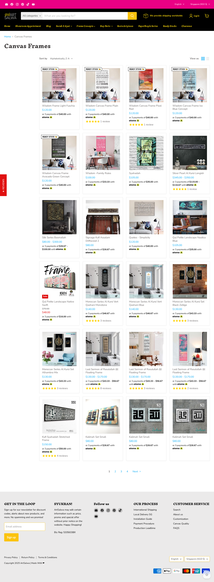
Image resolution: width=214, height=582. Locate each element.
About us (178, 514)
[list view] (207, 58)
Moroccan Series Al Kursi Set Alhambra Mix (58, 371)
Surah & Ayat (63, 26)
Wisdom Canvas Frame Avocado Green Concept (55, 175)
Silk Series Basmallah (54, 237)
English (178, 4)
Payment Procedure (144, 523)
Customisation (180, 519)
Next (136, 471)
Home (7, 26)
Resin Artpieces (125, 26)
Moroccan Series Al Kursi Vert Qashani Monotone (102, 303)
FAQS (176, 528)
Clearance (187, 26)
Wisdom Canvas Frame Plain (102, 105)
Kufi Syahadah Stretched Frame (56, 438)
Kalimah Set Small (96, 437)
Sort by (43, 58)
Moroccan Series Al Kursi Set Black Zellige (188, 303)
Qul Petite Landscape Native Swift (58, 303)
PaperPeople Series (148, 26)
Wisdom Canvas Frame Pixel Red (145, 107)
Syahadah (134, 173)
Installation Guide (143, 519)
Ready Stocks (170, 26)
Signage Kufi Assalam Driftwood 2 (98, 239)
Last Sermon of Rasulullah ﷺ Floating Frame (102, 371)
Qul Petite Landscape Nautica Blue (189, 239)
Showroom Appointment (28, 26)
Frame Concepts (85, 26)
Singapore (198, 4)
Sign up (11, 537)
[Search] (132, 16)
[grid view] (203, 58)
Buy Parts (105, 26)
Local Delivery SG (143, 514)
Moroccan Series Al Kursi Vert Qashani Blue (145, 303)
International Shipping (145, 509)
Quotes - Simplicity (139, 237)
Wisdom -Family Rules (98, 173)
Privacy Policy (11, 557)
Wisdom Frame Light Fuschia (58, 105)
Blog (48, 26)
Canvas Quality (181, 523)
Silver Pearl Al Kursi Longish (188, 173)
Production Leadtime (144, 528)
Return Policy (27, 557)
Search (176, 509)
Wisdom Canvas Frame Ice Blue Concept (188, 107)
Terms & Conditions (47, 557)
